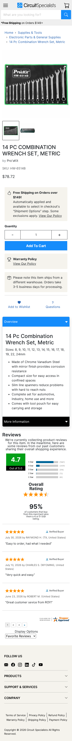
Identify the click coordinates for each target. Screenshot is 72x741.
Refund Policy (56, 715)
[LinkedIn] (28, 664)
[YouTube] (42, 664)
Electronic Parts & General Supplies (35, 37)
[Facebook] (14, 664)
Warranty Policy (15, 719)
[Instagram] (21, 664)
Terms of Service (16, 715)
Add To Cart (36, 246)
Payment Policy (58, 719)
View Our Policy (50, 216)
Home (9, 32)
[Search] (66, 14)
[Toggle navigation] (5, 5)
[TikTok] (35, 664)
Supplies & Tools (30, 32)
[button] (5, 5)
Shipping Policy (37, 719)
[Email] (7, 664)
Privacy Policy (37, 715)
